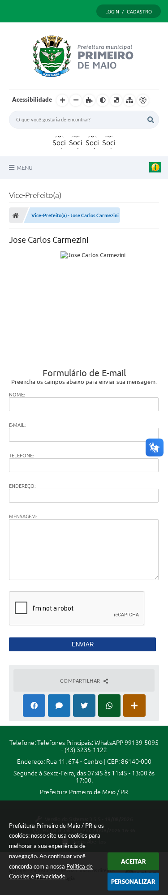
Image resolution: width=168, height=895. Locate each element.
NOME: (17, 394)
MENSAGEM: (23, 516)
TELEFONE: (21, 455)
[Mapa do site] (129, 100)
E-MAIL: (17, 425)
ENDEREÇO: (22, 486)
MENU (25, 167)
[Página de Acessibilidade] (143, 100)
